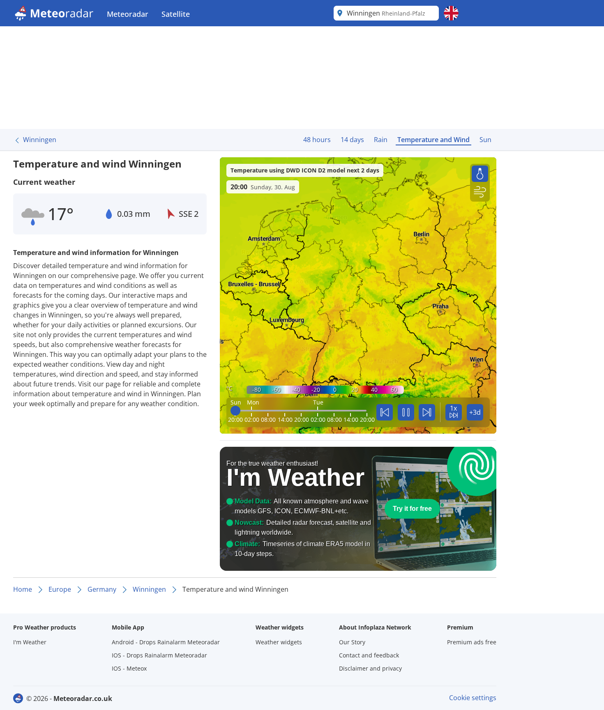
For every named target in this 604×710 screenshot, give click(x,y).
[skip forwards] (427, 412)
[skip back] (384, 412)
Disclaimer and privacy (370, 668)
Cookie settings (472, 697)
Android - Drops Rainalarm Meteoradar (166, 642)
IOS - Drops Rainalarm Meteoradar (159, 655)
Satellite (175, 14)
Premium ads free (471, 642)
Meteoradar (127, 14)
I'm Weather (29, 642)
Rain (380, 139)
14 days (352, 139)
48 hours (317, 139)
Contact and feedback (369, 655)
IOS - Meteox (129, 668)
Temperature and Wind (433, 139)
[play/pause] (406, 412)
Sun (485, 139)
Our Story (352, 642)
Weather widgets (279, 642)
